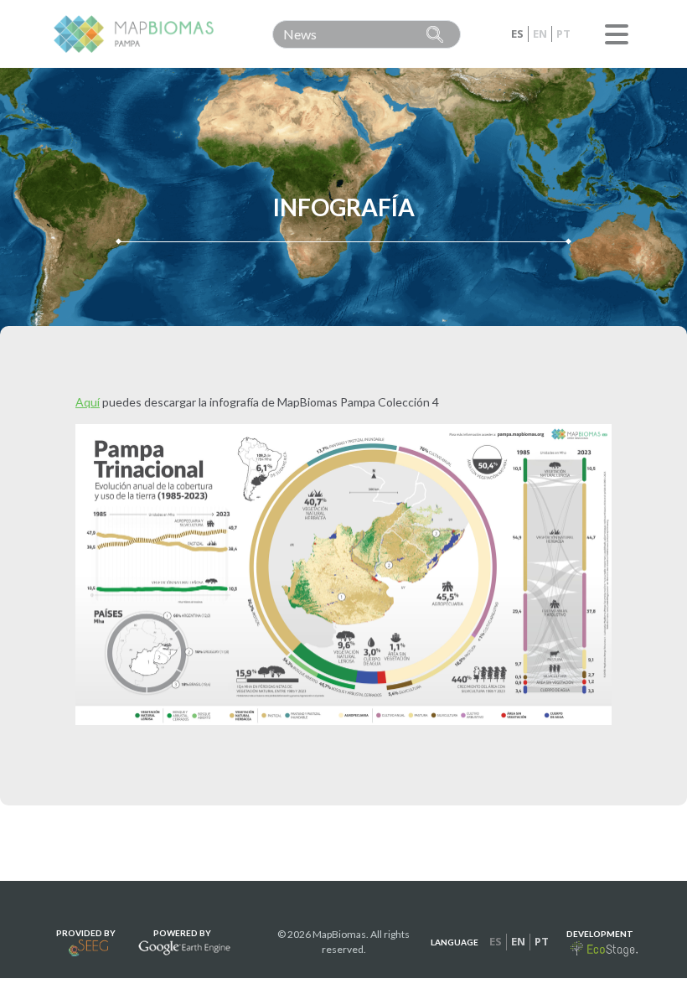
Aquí (87, 402)
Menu (616, 34)
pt (563, 33)
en (540, 33)
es (517, 33)
